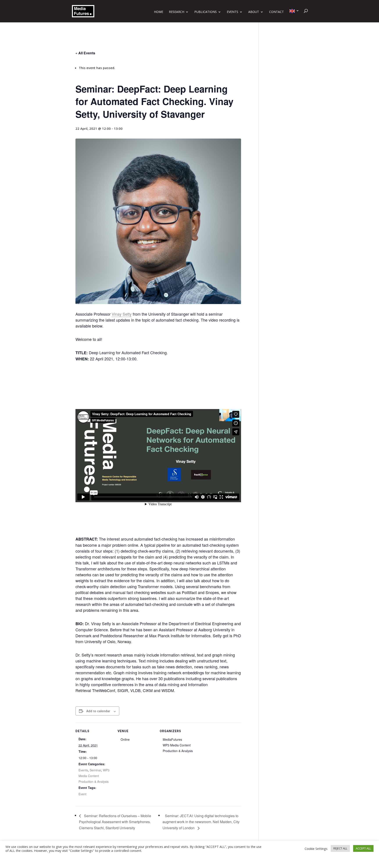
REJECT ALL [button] (340, 848)
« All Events (85, 52)
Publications (205, 12)
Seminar (95, 770)
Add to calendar (98, 711)
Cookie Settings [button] (316, 849)
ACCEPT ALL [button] (363, 848)
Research (176, 12)
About (253, 12)
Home (158, 12)
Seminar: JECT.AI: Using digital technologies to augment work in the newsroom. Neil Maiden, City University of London (201, 822)
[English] (294, 15)
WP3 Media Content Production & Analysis (94, 776)
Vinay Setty (122, 314)
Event (82, 794)
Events (232, 12)
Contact (276, 12)
